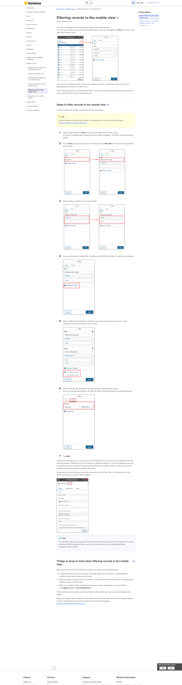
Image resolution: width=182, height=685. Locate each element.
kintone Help (61, 9)
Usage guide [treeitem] (31, 102)
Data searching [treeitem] (32, 24)
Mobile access (71, 9)
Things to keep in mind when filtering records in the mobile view (148, 23)
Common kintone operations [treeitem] (36, 12)
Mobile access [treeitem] (31, 63)
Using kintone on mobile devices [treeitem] (36, 97)
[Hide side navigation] (54, 668)
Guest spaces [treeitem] (31, 41)
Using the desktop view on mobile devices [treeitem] (37, 85)
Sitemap (119, 682)
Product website (52, 682)
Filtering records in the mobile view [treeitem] (35, 91)
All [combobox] (87, 3)
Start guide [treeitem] (30, 8)
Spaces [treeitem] (29, 37)
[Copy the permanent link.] (117, 17)
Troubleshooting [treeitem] (32, 106)
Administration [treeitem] (31, 53)
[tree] (38, 327)
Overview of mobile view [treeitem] (36, 74)
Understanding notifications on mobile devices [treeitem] (37, 79)
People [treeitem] (29, 45)
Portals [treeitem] (29, 33)
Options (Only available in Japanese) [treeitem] (35, 58)
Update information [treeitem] (33, 110)
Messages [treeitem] (30, 49)
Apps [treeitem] (28, 16)
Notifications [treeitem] (31, 28)
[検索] (133, 3)
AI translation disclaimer (153, 2)
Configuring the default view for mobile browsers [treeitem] (37, 69)
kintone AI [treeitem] (30, 20)
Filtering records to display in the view (73, 123)
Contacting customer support (91, 682)
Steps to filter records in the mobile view (148, 17)
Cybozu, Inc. (27, 682)
